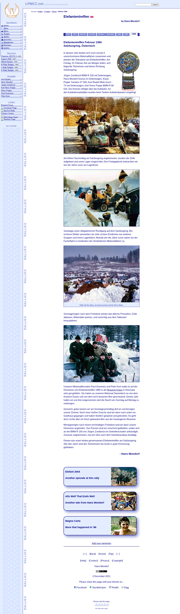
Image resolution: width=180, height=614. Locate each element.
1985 (126, 34)
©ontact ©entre (7, 113)
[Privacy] (105, 560)
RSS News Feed (10, 117)
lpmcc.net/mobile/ (11, 126)
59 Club (101, 34)
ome (6, 25)
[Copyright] (117, 560)
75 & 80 (92, 34)
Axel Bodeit (6, 79)
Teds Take (110, 34)
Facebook (81, 587)
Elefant (54, 11)
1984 (119, 34)
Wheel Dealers (7, 62)
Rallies (40, 11)
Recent (11, 53)
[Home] (102, 554)
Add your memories (101, 543)
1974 (68, 34)
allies (6, 37)
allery (7, 48)
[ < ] (85, 554)
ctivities (7, 40)
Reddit (114, 587)
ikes (6, 31)
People (11, 76)
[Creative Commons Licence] (101, 571)
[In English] (92, 17)
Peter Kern (5, 96)
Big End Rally (9, 111)
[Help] (83, 560)
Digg (126, 587)
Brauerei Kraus (114, 390)
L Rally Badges (8, 67)
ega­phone (8, 42)
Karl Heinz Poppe (8, 88)
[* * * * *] (128, 70)
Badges (7, 34)
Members (7, 45)
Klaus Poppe (6, 90)
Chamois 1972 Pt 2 (9, 56)
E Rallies (47, 11)
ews (6, 28)
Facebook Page (10, 108)
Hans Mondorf (7, 82)
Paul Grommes (7, 93)
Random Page (9, 119)
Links (11, 102)
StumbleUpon (99, 587)
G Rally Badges (8, 70)
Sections (11, 22)
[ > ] (118, 554)
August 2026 (7, 59)
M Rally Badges (8, 65)
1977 (75, 34)
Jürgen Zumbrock (8, 85)
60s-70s (83, 34)
